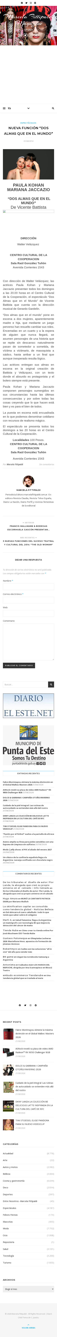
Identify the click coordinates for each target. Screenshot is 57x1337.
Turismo (7, 1262)
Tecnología (8, 1255)
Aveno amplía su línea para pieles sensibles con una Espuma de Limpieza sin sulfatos (28, 843)
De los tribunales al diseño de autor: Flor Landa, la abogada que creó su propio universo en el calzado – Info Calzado (28, 885)
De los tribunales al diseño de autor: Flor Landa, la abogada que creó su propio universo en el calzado (28, 892)
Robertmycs (10, 949)
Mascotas (8, 1221)
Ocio (5, 1235)
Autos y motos (10, 1167)
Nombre (8, 580)
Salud (5, 1248)
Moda (6, 1228)
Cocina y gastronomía (13, 1180)
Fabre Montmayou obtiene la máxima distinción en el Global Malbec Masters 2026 (28, 783)
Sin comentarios (46, 464)
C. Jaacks (35, 1317)
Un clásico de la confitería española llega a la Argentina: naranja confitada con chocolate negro (28, 858)
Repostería (8, 1242)
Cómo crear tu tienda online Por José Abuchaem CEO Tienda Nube (28, 932)
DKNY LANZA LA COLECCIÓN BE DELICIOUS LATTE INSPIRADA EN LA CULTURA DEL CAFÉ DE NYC (26, 817)
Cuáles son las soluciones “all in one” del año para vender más (27, 950)
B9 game (8, 957)
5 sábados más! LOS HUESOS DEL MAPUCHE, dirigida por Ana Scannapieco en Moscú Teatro (27, 967)
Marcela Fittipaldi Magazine (28, 19)
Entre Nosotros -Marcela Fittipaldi (20, 1201)
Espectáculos (28, 123)
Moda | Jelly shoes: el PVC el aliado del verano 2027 (27, 849)
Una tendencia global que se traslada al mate (27, 977)
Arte (5, 1160)
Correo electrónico (13, 594)
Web (5, 607)
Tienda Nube (10, 930)
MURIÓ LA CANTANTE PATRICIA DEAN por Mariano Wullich (26, 900)
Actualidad (8, 1153)
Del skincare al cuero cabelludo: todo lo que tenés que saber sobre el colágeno (26, 913)
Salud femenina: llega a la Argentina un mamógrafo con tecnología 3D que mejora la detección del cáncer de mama (27, 923)
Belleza (6, 1173)
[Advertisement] (28, 74)
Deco (5, 1187)
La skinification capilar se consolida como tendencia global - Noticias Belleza (28, 908)
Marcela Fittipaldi (15, 464)
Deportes (8, 1194)
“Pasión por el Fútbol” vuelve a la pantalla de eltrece (28, 834)
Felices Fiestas (10, 1214)
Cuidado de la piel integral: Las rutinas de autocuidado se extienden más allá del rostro (25, 806)
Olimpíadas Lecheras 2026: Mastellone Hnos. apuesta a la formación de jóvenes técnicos (27, 941)
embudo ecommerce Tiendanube (23, 975)
